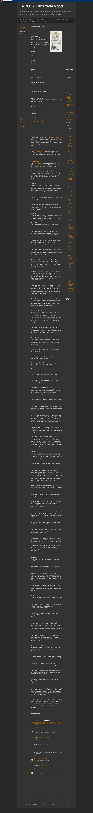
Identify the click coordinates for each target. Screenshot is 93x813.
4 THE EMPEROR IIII (70, 232)
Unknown (35, 758)
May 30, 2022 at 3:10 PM (43, 765)
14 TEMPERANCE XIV (70, 202)
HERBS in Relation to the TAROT (70, 281)
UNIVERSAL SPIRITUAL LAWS (70, 95)
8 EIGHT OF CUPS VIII (70, 158)
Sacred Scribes (35, 715)
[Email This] (44, 720)
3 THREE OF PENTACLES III (70, 134)
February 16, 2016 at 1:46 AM (44, 744)
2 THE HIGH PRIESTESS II (70, 228)
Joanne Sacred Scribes (37, 722)
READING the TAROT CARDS (70, 266)
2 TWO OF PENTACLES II (70, 137)
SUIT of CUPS (49, 19)
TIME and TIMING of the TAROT (70, 263)
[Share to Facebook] (48, 720)
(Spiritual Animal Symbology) (37, 121)
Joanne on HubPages (68, 118)
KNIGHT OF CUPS (70, 150)
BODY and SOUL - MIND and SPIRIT (70, 107)
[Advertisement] (25, 55)
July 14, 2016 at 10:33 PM (42, 758)
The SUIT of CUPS (70, 249)
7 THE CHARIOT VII (70, 220)
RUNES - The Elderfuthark (69, 93)
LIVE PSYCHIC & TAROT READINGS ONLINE (70, 110)
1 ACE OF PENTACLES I (70, 140)
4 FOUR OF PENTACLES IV (70, 130)
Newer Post (33, 796)
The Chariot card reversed (46, 723)
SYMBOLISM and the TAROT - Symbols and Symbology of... (70, 271)
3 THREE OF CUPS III (70, 170)
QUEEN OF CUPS (70, 147)
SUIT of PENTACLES (23, 21)
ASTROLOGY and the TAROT (70, 294)
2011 (68, 125)
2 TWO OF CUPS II (69, 173)
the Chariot (39, 723)
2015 (68, 124)
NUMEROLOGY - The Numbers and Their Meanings (70, 90)
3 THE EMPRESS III (70, 235)
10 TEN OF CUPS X (69, 153)
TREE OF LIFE (35, 161)
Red (32, 130)
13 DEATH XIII (70, 205)
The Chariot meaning (53, 723)
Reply (35, 734)
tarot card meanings (35, 723)
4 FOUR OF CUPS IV (70, 168)
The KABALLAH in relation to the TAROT (70, 284)
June (69, 128)
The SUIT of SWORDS (70, 258)
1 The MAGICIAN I (70, 240)
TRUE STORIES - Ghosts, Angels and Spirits (70, 101)
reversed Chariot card (57, 722)
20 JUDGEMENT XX (70, 184)
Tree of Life (39, 163)
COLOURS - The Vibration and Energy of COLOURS (70, 98)
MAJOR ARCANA (32, 19)
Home (47, 796)
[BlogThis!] (46, 720)
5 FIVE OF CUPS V (69, 165)
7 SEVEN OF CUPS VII (70, 161)
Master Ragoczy (55, 137)
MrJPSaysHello (37, 772)
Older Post (60, 796)
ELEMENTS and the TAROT (70, 260)
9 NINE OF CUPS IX (70, 156)
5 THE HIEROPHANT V (70, 225)
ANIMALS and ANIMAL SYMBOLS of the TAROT (70, 252)
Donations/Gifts (52, 21)
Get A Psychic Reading (23, 28)
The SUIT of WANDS (70, 244)
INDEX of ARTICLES (23, 19)
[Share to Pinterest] (49, 720)
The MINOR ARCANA (70, 179)
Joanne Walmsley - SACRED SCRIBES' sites (38, 21)
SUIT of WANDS (56, 19)
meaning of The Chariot (50, 722)
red (34, 363)
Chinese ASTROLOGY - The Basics (70, 104)
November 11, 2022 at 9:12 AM (45, 772)
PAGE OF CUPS (70, 151)
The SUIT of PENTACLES (70, 247)
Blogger (68, 804)
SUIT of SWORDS (65, 19)
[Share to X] (47, 720)
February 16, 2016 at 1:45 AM (44, 737)
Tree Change (69, 119)
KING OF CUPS (70, 145)
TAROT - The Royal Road (41, 6)
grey (34, 349)
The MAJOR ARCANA (70, 256)
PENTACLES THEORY (70, 143)
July (68, 126)
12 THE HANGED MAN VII (70, 207)
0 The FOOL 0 (70, 242)
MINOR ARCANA (40, 19)
